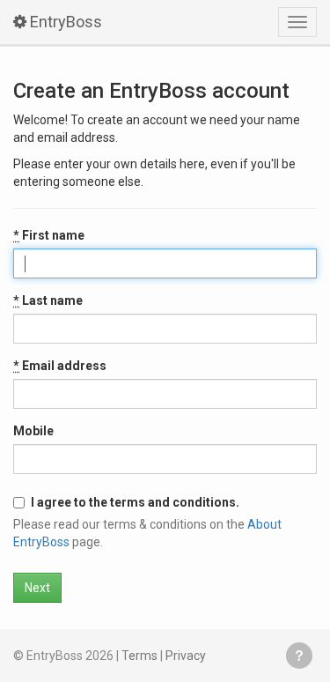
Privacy (185, 656)
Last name (48, 300)
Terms (139, 656)
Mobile (33, 431)
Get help (299, 655)
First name (48, 235)
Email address (59, 366)
